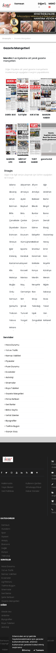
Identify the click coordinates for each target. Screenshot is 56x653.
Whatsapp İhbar (33, 487)
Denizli (46, 220)
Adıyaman (25, 184)
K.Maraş (13, 256)
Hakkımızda (6, 483)
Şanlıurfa (13, 306)
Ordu (11, 291)
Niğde (46, 284)
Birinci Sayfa (11, 409)
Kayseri (24, 263)
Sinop (34, 298)
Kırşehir (46, 263)
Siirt (22, 298)
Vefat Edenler (12, 415)
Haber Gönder (32, 491)
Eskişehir (36, 234)
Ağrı (45, 184)
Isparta (24, 249)
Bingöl (46, 206)
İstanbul (35, 249)
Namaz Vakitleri (13, 355)
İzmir (45, 249)
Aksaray (13, 191)
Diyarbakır (14, 227)
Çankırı (24, 220)
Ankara (12, 327)
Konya (35, 270)
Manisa (24, 277)
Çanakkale (14, 220)
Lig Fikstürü (6, 581)
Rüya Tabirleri (12, 388)
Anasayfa (6, 38)
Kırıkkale (35, 263)
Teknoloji (5, 555)
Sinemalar (6, 589)
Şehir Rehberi (7, 597)
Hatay (46, 241)
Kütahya (47, 270)
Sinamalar (10, 382)
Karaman (36, 256)
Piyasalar (9, 361)
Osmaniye (26, 291)
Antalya (35, 191)
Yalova (12, 320)
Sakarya (47, 291)
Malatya (13, 277)
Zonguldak (37, 320)
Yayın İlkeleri (7, 487)
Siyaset (4, 536)
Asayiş (4, 540)
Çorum (35, 220)
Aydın (23, 199)
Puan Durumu (12, 366)
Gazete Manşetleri (14, 393)
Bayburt (24, 206)
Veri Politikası (7, 491)
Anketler (5, 615)
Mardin (35, 277)
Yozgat (24, 320)
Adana (12, 184)
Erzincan (13, 234)
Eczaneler (10, 372)
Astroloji (9, 377)
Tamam (39, 650)
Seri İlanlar (10, 404)
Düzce (24, 227)
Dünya (4, 552)
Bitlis (11, 213)
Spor (3, 532)
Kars (45, 256)
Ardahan (47, 191)
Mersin (46, 277)
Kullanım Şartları (33, 483)
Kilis (10, 270)
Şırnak (23, 306)
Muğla (12, 284)
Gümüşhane (27, 241)
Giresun (13, 241)
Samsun (19, 3)
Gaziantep (48, 234)
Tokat (46, 306)
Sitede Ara (6, 611)
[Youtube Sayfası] (18, 472)
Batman (13, 206)
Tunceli (24, 313)
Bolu (23, 213)
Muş (22, 284)
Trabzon (13, 313)
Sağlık (4, 548)
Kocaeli (24, 270)
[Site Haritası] (33, 472)
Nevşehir (36, 284)
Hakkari (35, 241)
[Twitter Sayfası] (7, 472)
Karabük (24, 256)
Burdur (35, 213)
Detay (27, 650)
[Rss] (28, 472)
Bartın (46, 199)
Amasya (25, 191)
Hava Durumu (12, 344)
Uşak (34, 313)
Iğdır (11, 249)
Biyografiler (11, 420)
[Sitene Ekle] (38, 472)
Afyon (35, 184)
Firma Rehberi (12, 399)
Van (45, 313)
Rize (34, 291)
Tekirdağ (36, 306)
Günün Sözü (11, 431)
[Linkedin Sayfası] (23, 472)
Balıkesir (35, 199)
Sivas (45, 298)
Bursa (46, 213)
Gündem (5, 528)
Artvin (12, 199)
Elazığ (46, 227)
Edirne (35, 227)
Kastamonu (15, 263)
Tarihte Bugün (12, 426)
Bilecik (35, 206)
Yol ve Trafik (11, 350)
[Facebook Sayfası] (2, 472)
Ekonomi (5, 544)
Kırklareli (47, 320)
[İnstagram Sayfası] (13, 472)
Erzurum (25, 234)
